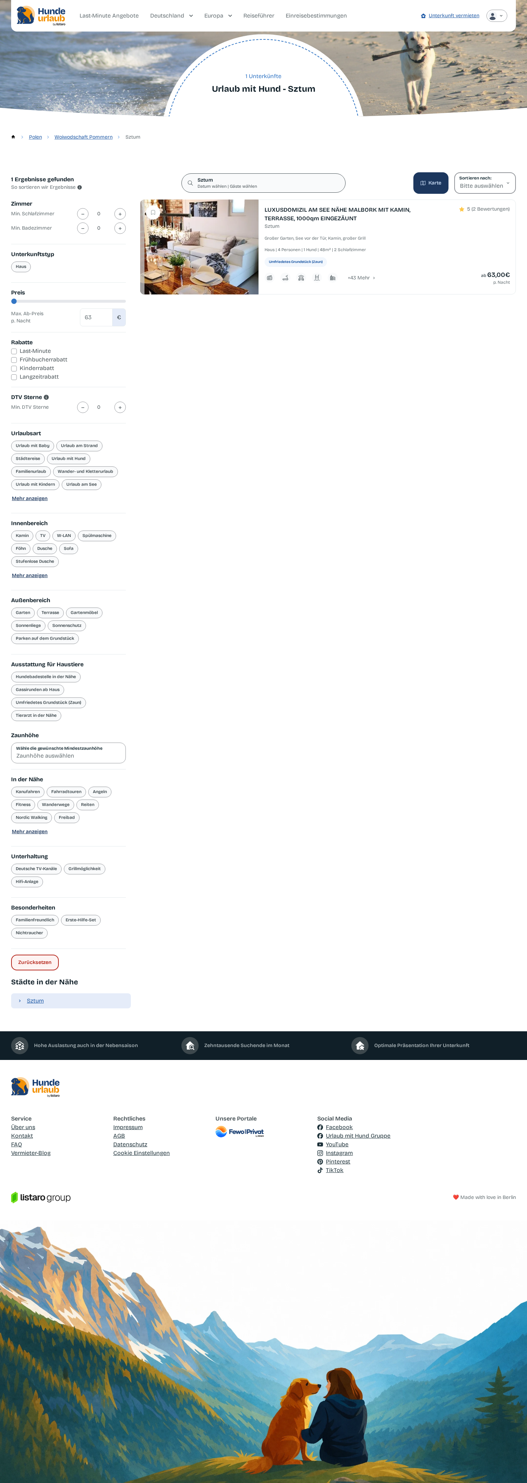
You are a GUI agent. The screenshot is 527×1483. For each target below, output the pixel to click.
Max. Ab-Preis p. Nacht (27, 317)
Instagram (339, 1153)
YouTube (337, 1144)
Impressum (128, 1127)
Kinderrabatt (37, 368)
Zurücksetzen (35, 962)
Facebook (339, 1127)
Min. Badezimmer (31, 228)
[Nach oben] (511, 1467)
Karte (434, 183)
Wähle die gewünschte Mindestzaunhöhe (59, 748)
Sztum (35, 1000)
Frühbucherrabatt (43, 359)
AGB (119, 1135)
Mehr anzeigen (30, 498)
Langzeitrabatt (39, 376)
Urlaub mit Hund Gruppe (358, 1135)
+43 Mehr (359, 278)
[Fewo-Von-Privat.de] (263, 1131)
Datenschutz (130, 1144)
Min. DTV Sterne (30, 407)
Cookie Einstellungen (141, 1153)
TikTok (334, 1170)
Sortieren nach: (475, 178)
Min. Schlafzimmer (32, 214)
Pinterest (338, 1161)
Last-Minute (35, 350)
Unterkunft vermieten (454, 16)
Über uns (23, 1127)
